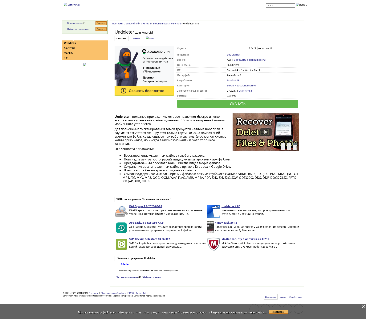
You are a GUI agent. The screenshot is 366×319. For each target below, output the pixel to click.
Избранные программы (77, 29)
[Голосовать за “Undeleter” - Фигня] (229, 48)
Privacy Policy (142, 293)
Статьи (92, 16)
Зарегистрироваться (214, 5)
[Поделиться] (150, 38)
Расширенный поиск (277, 9)
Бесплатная (233, 54)
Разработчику (295, 297)
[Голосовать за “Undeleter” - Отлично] (245, 48)
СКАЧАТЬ (238, 103)
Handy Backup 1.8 (226, 222)
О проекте (93, 293)
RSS (246, 5)
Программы (73, 16)
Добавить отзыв (152, 277)
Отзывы (136, 38)
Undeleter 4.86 (231, 206)
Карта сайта (234, 5)
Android (69, 48)
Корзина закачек (74, 23)
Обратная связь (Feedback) (113, 293)
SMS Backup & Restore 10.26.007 (149, 239)
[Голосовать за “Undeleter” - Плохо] (233, 48)
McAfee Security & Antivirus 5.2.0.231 (245, 239)
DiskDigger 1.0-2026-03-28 (145, 206)
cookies (118, 312)
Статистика (245, 90)
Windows (70, 43)
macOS (68, 53)
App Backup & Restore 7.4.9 (146, 222)
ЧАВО (131, 293)
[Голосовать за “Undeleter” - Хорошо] (241, 48)
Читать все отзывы (127, 277)
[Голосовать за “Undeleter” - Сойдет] (237, 48)
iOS (66, 58)
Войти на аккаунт (193, 5)
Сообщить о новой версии (250, 59)
